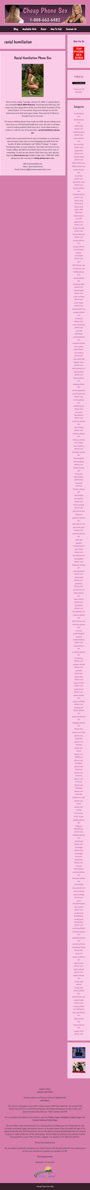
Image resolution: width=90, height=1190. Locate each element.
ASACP (42, 1089)
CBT (79, 262)
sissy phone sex (78, 888)
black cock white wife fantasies (78, 209)
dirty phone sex (78, 368)
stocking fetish (79, 944)
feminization (79, 458)
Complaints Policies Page (70, 1117)
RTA (48, 1089)
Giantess (78, 514)
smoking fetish (79, 928)
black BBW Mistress (26, 105)
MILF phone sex (78, 621)
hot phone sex (79, 555)
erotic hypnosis (78, 390)
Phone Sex (78, 729)
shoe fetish (78, 884)
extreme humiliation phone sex (78, 415)
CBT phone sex (78, 265)
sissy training (78, 891)
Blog (16, 29)
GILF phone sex (78, 524)
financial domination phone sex (79, 477)
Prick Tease (79, 816)
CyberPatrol (60, 1097)
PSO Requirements (45, 1157)
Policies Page (53, 1117)
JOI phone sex (79, 590)
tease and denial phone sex (78, 990)
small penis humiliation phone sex (78, 922)
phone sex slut (79, 797)
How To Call (56, 29)
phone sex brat (78, 732)
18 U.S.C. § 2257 (72, 1137)
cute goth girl (78, 359)
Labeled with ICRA (44, 1092)
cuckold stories (78, 343)
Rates (43, 29)
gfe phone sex (79, 511)
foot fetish (78, 495)
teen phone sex (78, 997)
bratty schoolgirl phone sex (78, 255)
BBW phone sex (78, 166)
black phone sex (21, 155)
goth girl (78, 540)
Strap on (78, 953)
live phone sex (79, 611)
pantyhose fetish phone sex (79, 710)
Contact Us (71, 29)
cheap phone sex (41, 158)
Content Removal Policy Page (44, 1120)
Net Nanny (45, 1100)
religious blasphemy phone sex (78, 829)
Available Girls (29, 29)
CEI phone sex (79, 268)
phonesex (79, 813)
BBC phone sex (78, 163)
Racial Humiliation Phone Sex (32, 58)
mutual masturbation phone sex (78, 639)
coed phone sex (78, 309)
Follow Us (78, 76)
